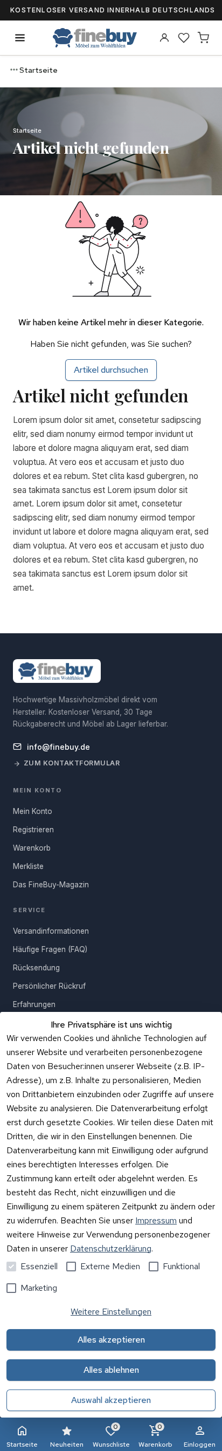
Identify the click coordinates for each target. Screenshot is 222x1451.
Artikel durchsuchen (111, 369)
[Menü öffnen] (20, 37)
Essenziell (39, 1266)
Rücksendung (36, 967)
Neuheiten (67, 1444)
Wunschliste (111, 1435)
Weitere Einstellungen (111, 1311)
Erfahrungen (34, 1004)
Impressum (156, 1220)
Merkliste (28, 866)
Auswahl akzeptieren (111, 1400)
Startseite (22, 1444)
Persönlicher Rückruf (49, 986)
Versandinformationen (51, 931)
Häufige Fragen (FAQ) (50, 949)
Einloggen (200, 1444)
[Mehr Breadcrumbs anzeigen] (14, 69)
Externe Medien (110, 1266)
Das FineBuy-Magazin (51, 884)
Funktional (181, 1266)
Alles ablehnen (111, 1369)
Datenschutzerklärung (110, 1248)
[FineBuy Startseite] (95, 37)
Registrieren (33, 829)
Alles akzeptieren (111, 1339)
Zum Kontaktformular (72, 763)
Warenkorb (155, 1435)
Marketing (38, 1287)
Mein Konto (32, 811)
